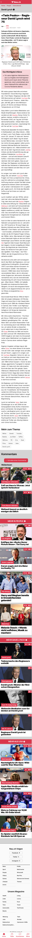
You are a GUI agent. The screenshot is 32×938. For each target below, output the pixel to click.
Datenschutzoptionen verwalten (9, 925)
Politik (19, 866)
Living (18, 895)
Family (4, 901)
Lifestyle (5, 881)
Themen (19, 881)
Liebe (4, 898)
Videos (5, 875)
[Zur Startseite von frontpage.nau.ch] (16, 2)
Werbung (5, 916)
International (17, 5)
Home (3, 5)
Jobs (4, 919)
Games (5, 878)
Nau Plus (19, 875)
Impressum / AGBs (22, 922)
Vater (17, 402)
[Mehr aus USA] (16, 741)
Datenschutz (6, 922)
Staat (6, 331)
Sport (4, 869)
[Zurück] (1, 2)
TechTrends (20, 908)
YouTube (24, 98)
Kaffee (28, 150)
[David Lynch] (16, 9)
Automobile (6, 908)
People (9, 5)
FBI (2, 243)
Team (18, 916)
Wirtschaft (20, 872)
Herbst (27, 377)
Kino (21, 291)
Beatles (15, 115)
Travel (18, 904)
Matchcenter (20, 869)
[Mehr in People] (16, 521)
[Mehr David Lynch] (16, 640)
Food (18, 901)
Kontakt (19, 919)
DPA (7, 26)
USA (7, 28)
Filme (7, 348)
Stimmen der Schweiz (23, 878)
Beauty (4, 911)
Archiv (4, 884)
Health (4, 895)
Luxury (19, 898)
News (4, 866)
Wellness (4, 206)
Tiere (4, 904)
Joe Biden (19, 154)
